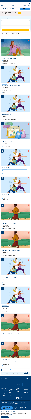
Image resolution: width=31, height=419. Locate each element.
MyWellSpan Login (4, 384)
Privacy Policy (11, 414)
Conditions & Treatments (26, 5)
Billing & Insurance (3, 388)
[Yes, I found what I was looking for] (25, 373)
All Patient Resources (4, 386)
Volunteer (17, 391)
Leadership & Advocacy (11, 390)
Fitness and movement (4, 221)
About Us (10, 387)
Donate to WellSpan (19, 384)
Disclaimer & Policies (16, 408)
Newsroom (10, 392)
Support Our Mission (19, 386)
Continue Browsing (5, 417)
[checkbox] (11, 33)
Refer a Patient (26, 389)
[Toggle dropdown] (25, 9)
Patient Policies (3, 393)
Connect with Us (12, 385)
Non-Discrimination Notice (23, 408)
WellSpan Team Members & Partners (7, 408)
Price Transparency (3, 395)
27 (8, 369)
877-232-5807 (16, 403)
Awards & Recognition (10, 395)
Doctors (2, 5)
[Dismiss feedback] (28, 373)
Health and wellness (4, 167)
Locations (12, 5)
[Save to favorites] (28, 40)
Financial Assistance (4, 390)
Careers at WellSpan (27, 385)
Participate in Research (18, 394)
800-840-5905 (20, 402)
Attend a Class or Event (18, 389)
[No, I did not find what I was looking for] (27, 373)
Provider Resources (26, 387)
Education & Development (26, 392)
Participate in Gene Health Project (19, 398)
